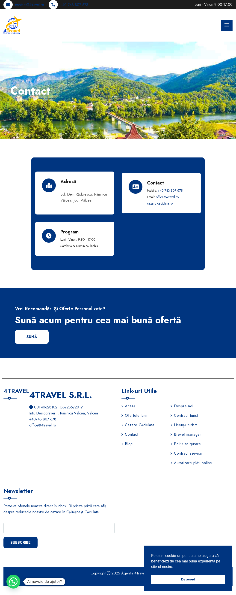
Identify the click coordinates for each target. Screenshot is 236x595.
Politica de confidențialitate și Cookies (47, 579)
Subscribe (20, 542)
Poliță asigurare (187, 444)
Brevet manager (187, 434)
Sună (32, 336)
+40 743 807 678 (74, 4)
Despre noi (183, 406)
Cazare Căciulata (139, 425)
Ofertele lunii (136, 415)
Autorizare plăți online (193, 462)
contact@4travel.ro (29, 4)
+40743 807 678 (42, 419)
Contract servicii (188, 453)
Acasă (130, 406)
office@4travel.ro (167, 197)
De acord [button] (188, 579)
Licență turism (186, 425)
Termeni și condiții (97, 579)
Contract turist (186, 415)
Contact (131, 434)
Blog (129, 444)
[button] (13, 582)
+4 (170, 190)
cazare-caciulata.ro (160, 203)
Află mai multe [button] (185, 567)
